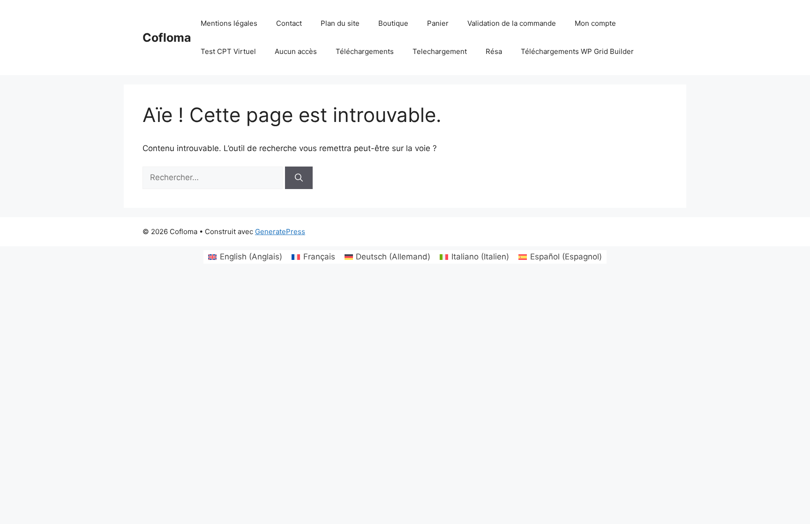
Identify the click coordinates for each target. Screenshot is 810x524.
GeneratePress (280, 231)
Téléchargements (365, 51)
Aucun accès (296, 51)
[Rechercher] (299, 178)
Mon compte (595, 23)
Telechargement (439, 51)
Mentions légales (229, 23)
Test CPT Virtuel (228, 51)
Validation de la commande (511, 23)
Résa (494, 51)
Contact (289, 23)
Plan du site (340, 23)
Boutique (393, 23)
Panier (438, 23)
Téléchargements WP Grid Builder (577, 51)
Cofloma (166, 37)
